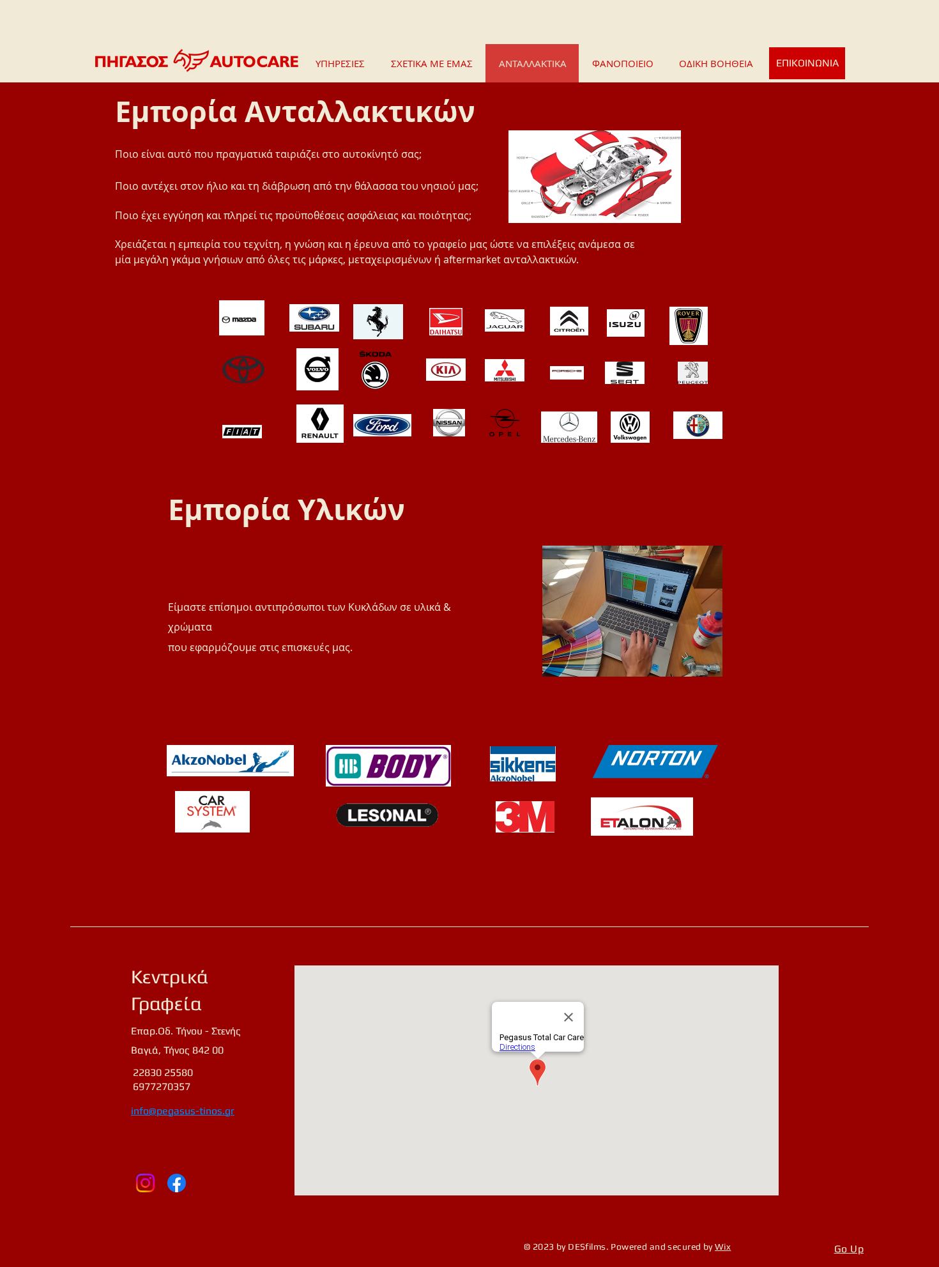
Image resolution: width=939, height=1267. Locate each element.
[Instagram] (145, 1183)
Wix (723, 1246)
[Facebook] (176, 1183)
